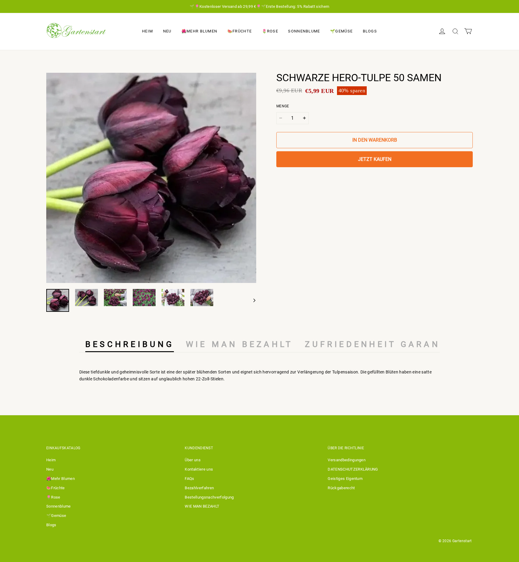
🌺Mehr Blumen (199, 31)
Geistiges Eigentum (345, 478)
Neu (167, 31)
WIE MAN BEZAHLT (202, 506)
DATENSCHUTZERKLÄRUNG (353, 469)
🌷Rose (270, 31)
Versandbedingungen (347, 460)
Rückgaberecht (341, 488)
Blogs (370, 31)
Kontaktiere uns (199, 469)
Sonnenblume (304, 31)
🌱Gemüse (341, 31)
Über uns (193, 460)
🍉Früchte (239, 31)
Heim (147, 31)
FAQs (189, 478)
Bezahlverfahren (199, 488)
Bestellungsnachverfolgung (209, 497)
